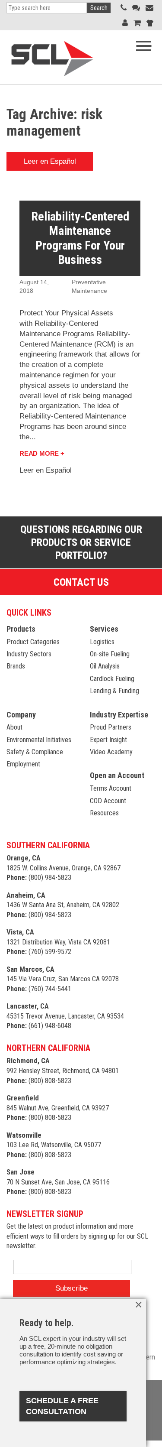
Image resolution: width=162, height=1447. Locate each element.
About (14, 727)
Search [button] (99, 7)
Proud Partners (110, 727)
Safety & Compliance (34, 752)
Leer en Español (50, 161)
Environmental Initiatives (38, 740)
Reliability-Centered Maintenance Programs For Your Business (80, 238)
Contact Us (81, 582)
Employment (23, 764)
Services (104, 628)
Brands (15, 666)
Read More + (41, 453)
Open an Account (117, 775)
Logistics (102, 642)
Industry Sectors (28, 654)
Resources (104, 813)
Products (20, 628)
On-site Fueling (110, 654)
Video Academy (111, 752)
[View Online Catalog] (137, 22)
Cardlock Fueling (112, 679)
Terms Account (110, 788)
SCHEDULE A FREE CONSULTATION (62, 1406)
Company (21, 714)
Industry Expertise (119, 714)
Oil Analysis (105, 666)
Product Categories (33, 642)
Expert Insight (108, 740)
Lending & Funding (114, 691)
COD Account (108, 801)
